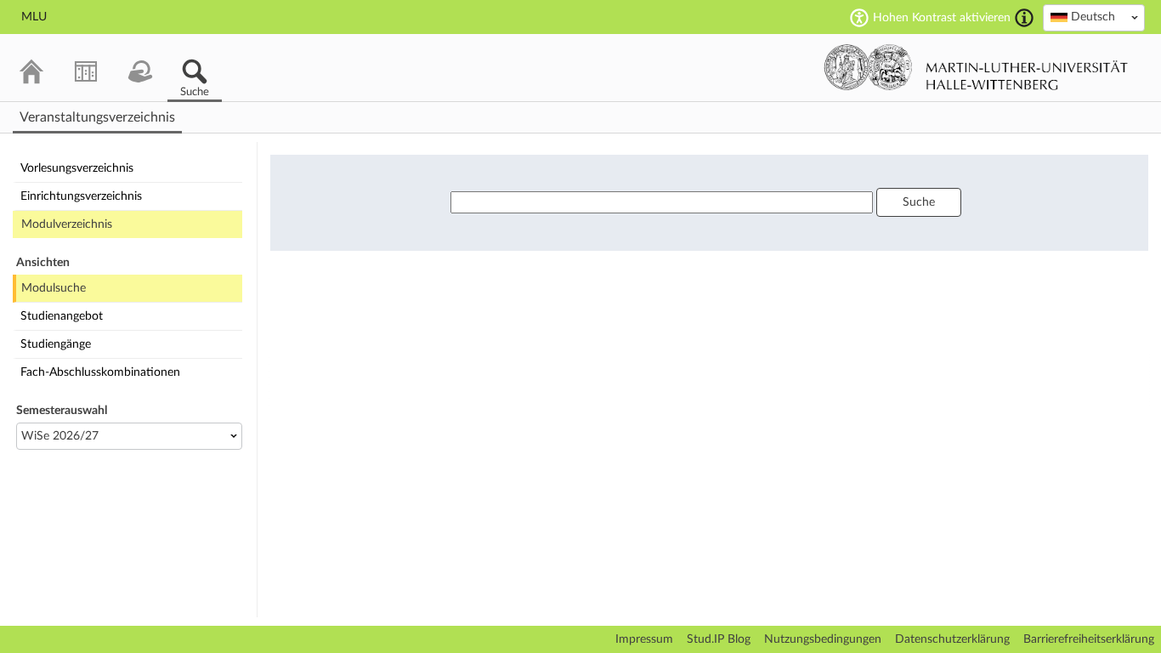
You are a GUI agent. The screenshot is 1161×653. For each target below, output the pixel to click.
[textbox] (1094, 17)
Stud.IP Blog (718, 639)
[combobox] (1094, 17)
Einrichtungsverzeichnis (81, 196)
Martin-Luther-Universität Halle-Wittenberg (976, 67)
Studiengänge (55, 344)
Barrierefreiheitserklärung (1088, 639)
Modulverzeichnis (66, 224)
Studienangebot (61, 316)
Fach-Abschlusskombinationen (100, 372)
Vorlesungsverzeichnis (76, 168)
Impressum (644, 639)
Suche (919, 202)
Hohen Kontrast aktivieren (942, 18)
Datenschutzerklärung (952, 639)
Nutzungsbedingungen (822, 639)
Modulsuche (53, 288)
